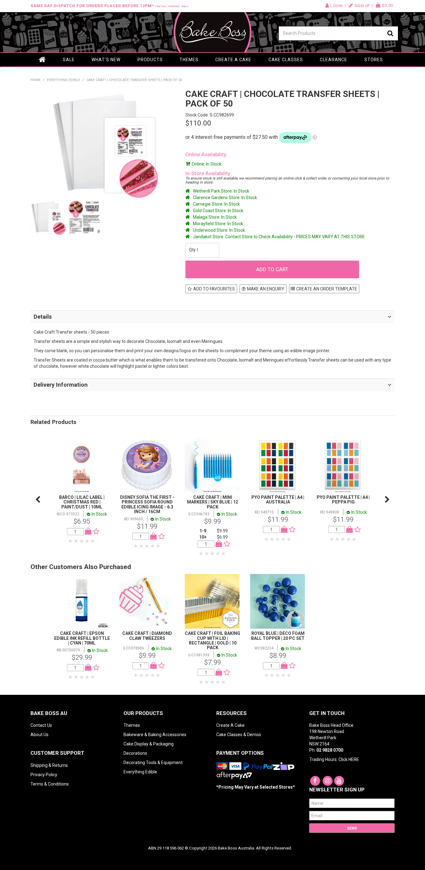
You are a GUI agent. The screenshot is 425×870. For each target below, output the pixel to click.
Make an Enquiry (265, 288)
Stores (373, 59)
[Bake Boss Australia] (212, 32)
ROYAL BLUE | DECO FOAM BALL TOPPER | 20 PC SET (278, 635)
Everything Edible (63, 80)
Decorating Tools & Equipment (153, 762)
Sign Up (362, 5)
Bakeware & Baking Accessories (155, 734)
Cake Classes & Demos (238, 734)
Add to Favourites (214, 288)
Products (150, 59)
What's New (105, 59)
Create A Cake (230, 725)
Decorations (135, 753)
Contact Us (41, 725)
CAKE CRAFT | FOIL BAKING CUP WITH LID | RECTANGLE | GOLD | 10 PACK (212, 640)
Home (42, 59)
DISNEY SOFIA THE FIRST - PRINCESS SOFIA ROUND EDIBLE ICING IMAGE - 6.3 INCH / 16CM (147, 504)
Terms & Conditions (49, 783)
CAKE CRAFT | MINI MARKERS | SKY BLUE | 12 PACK (212, 502)
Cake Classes (286, 59)
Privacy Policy (43, 774)
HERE (353, 759)
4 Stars (87, 541)
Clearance (333, 59)
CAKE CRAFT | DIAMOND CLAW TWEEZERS (147, 635)
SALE (69, 59)
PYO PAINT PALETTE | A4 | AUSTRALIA (277, 499)
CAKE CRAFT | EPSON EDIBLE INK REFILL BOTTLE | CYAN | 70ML (82, 638)
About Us (39, 734)
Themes (189, 59)
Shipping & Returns (49, 765)
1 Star (70, 541)
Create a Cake (233, 59)
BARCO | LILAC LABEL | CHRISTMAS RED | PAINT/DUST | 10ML (82, 502)
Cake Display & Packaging (149, 743)
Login (336, 5)
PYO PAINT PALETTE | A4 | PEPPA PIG (343, 499)
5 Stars (93, 541)
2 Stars (76, 541)
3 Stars (82, 541)
